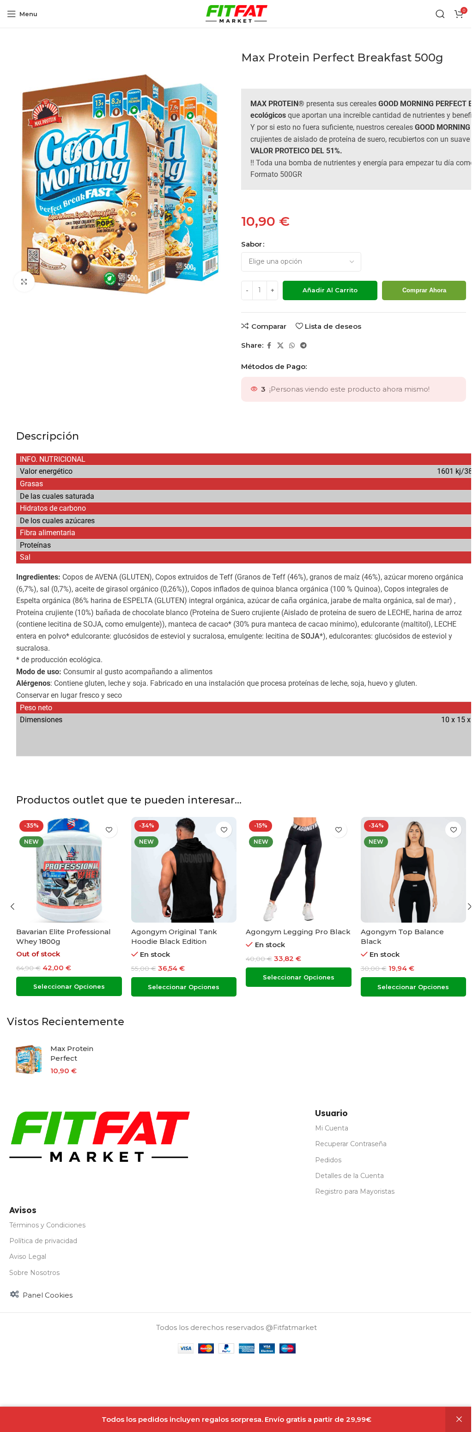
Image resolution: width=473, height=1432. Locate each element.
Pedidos (328, 1160)
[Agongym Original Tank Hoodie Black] (184, 870)
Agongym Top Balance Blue (67, 931)
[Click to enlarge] (24, 281)
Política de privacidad (43, 1241)
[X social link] (280, 345)
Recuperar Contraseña (351, 1144)
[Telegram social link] (303, 345)
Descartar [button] (459, 1419)
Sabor (251, 244)
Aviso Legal (27, 1256)
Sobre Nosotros (34, 1273)
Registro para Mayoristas (354, 1191)
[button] (12, 906)
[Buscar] (440, 14)
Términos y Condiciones (47, 1225)
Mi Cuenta (331, 1128)
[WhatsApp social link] (291, 345)
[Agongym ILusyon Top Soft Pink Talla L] (414, 870)
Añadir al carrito (330, 290)
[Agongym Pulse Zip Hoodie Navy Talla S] (299, 870)
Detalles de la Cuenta (349, 1176)
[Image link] (99, 1136)
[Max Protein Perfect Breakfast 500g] (28, 1060)
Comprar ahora (424, 290)
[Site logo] (237, 13)
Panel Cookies (48, 1295)
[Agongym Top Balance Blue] (69, 870)
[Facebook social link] (268, 345)
